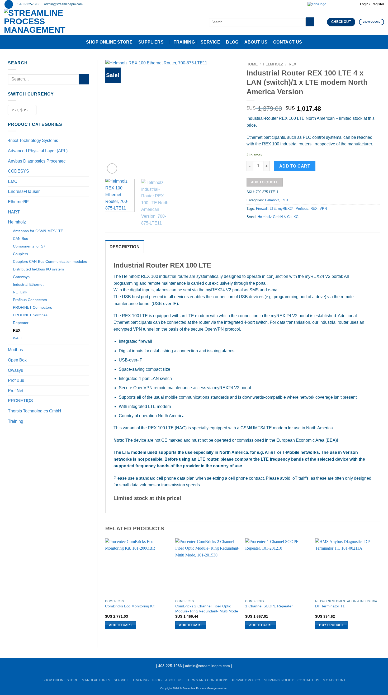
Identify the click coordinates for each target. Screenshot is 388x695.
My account (334, 680)
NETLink (20, 292)
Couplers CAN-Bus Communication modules (50, 261)
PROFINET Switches (30, 315)
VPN (323, 209)
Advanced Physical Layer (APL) (38, 151)
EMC (12, 181)
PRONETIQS (20, 400)
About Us (256, 42)
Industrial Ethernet (28, 284)
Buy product (331, 625)
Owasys (15, 370)
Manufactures (96, 680)
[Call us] (339, 4)
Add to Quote (264, 182)
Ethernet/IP (18, 201)
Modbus (15, 350)
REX (16, 330)
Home (252, 64)
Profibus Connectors (30, 300)
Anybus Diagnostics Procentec (36, 161)
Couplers (20, 254)
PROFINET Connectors (32, 307)
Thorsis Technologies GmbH (34, 411)
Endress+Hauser (24, 191)
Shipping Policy (279, 680)
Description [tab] (125, 247)
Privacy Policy (246, 680)
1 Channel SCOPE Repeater (269, 606)
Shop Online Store (109, 42)
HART (14, 212)
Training (184, 42)
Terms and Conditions (207, 680)
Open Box (17, 360)
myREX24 (286, 209)
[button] (8, 4)
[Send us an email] (334, 4)
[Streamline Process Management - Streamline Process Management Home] (51, 22)
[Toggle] (86, 161)
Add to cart (294, 166)
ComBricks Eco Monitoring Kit (129, 606)
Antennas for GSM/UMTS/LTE (38, 231)
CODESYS (18, 171)
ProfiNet (15, 390)
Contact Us (287, 42)
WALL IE (20, 338)
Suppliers (151, 42)
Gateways (21, 277)
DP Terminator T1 (330, 606)
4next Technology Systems (33, 140)
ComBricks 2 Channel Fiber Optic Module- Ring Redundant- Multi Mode (206, 608)
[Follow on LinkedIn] (344, 4)
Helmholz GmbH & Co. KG (278, 217)
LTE (273, 209)
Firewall (262, 209)
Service (210, 42)
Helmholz (17, 222)
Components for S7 (29, 246)
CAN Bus (20, 238)
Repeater (21, 323)
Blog (232, 42)
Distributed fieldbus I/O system (38, 269)
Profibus (302, 209)
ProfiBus (16, 380)
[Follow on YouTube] (349, 4)
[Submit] (310, 21)
